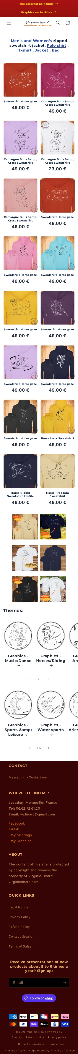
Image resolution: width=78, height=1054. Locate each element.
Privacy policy (57, 1037)
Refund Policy (19, 926)
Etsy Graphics (20, 841)
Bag (56, 50)
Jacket (41, 50)
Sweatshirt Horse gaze (20, 101)
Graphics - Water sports (50, 727)
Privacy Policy (19, 917)
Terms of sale (16, 1050)
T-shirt (24, 50)
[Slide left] (29, 678)
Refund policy (35, 1037)
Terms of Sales (20, 946)
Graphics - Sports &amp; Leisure (18, 730)
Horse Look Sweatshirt (57, 438)
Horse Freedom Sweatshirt (57, 494)
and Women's (38, 41)
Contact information (31, 1044)
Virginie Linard (36, 1031)
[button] (8, 22)
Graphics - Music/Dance (18, 658)
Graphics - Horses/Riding (50, 658)
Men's (17, 41)
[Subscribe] (64, 983)
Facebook (17, 823)
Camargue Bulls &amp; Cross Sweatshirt (57, 103)
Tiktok (14, 829)
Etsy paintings (20, 835)
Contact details (20, 936)
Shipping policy (39, 1050)
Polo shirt (56, 45)
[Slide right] (48, 678)
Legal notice (56, 1044)
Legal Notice (18, 907)
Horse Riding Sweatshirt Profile (20, 494)
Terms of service (64, 1050)
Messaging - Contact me (28, 777)
